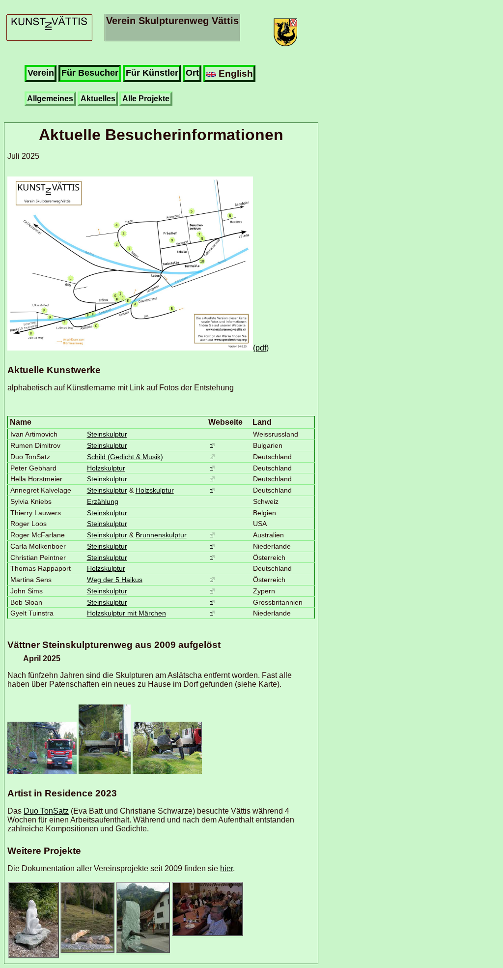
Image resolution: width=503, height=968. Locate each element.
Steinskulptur (107, 434)
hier (226, 868)
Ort (192, 73)
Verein (41, 73)
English (234, 73)
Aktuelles (98, 98)
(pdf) (261, 348)
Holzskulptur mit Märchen (126, 613)
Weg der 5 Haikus (114, 580)
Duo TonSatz (46, 811)
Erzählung (102, 501)
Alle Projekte (145, 98)
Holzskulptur (106, 468)
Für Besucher (89, 73)
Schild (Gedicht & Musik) (125, 457)
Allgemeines (50, 98)
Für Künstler (152, 73)
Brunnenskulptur (161, 535)
